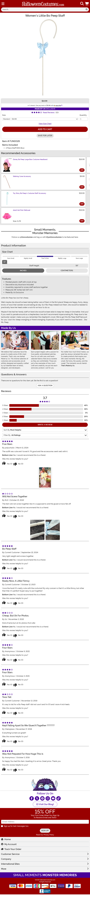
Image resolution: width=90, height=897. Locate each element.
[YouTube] (53, 798)
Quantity (83, 115)
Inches (23, 270)
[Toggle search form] (82, 3)
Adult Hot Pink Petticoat (21, 210)
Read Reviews (49, 112)
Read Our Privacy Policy (45, 835)
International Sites (10, 864)
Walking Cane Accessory (22, 176)
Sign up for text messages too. (16, 826)
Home (7, 839)
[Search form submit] (86, 9)
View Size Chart (45, 124)
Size (4, 115)
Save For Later (45, 136)
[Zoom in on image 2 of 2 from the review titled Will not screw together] (53, 530)
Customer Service (10, 854)
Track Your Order (12, 849)
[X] (37, 798)
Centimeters (67, 270)
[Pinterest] (42, 798)
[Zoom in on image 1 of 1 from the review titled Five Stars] (45, 477)
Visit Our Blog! (46, 804)
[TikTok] (58, 798)
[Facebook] (31, 798)
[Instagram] (48, 798)
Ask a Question (45, 385)
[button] (87, 3)
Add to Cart (45, 129)
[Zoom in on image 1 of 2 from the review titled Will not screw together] (37, 530)
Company (6, 859)
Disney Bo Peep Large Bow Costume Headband (30, 159)
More (3, 869)
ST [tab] (5, 262)
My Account (10, 844)
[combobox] (42, 9)
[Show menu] (3, 4)
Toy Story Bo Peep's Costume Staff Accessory (29, 193)
